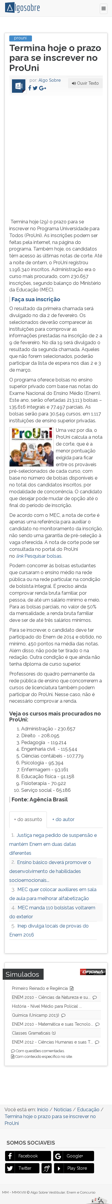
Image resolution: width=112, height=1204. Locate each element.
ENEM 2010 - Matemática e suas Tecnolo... (52, 1024)
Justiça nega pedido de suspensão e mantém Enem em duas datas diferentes (53, 844)
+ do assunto (28, 819)
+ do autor (63, 819)
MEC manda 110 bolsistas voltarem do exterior (52, 912)
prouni (20, 37)
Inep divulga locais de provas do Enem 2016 (49, 930)
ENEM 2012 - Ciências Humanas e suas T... (52, 1042)
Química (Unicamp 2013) (35, 1015)
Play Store (77, 1168)
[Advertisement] (56, 156)
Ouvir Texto (87, 83)
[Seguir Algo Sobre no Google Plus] (42, 88)
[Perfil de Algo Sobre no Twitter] (35, 88)
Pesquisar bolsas (39, 556)
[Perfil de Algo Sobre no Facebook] (29, 88)
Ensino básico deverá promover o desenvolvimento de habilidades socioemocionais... (50, 871)
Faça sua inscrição (36, 299)
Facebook (28, 1156)
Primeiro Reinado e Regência (40, 988)
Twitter (25, 1168)
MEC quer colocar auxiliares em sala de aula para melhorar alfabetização (52, 894)
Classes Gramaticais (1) (34, 1033)
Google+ (75, 1156)
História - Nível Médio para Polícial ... (47, 1006)
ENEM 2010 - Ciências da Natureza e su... (51, 997)
